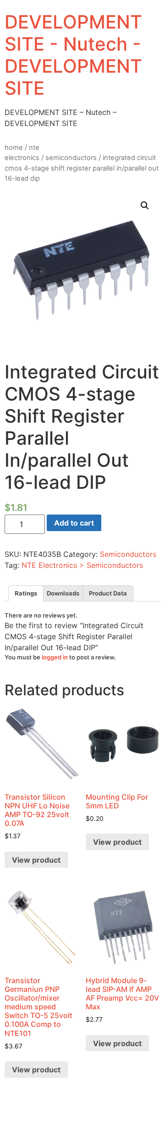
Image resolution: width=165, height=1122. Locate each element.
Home (14, 147)
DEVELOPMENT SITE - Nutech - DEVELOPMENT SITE (73, 55)
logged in (55, 657)
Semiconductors (71, 158)
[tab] (26, 593)
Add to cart (74, 522)
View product (36, 859)
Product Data (108, 593)
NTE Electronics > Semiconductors (82, 565)
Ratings (26, 593)
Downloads (63, 593)
